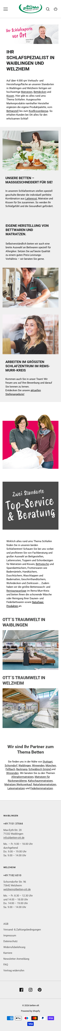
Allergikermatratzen (22, 776)
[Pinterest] (39, 989)
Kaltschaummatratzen (40, 780)
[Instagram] (30, 989)
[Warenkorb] (55, 9)
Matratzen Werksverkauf (18, 784)
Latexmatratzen (16, 788)
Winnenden (38, 765)
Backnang (21, 769)
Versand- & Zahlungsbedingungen (22, 929)
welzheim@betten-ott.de (17, 889)
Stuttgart (48, 761)
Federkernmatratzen (41, 788)
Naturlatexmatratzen (44, 784)
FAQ (5, 964)
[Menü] (5, 9)
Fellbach (10, 769)
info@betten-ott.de (13, 837)
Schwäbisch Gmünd (39, 769)
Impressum (9, 935)
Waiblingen (24, 765)
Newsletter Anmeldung (16, 958)
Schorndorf (11, 765)
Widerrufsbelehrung (14, 947)
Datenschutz (10, 941)
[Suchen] (48, 9)
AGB (5, 923)
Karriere (7, 952)
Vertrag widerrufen (13, 970)
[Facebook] (21, 989)
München (51, 765)
